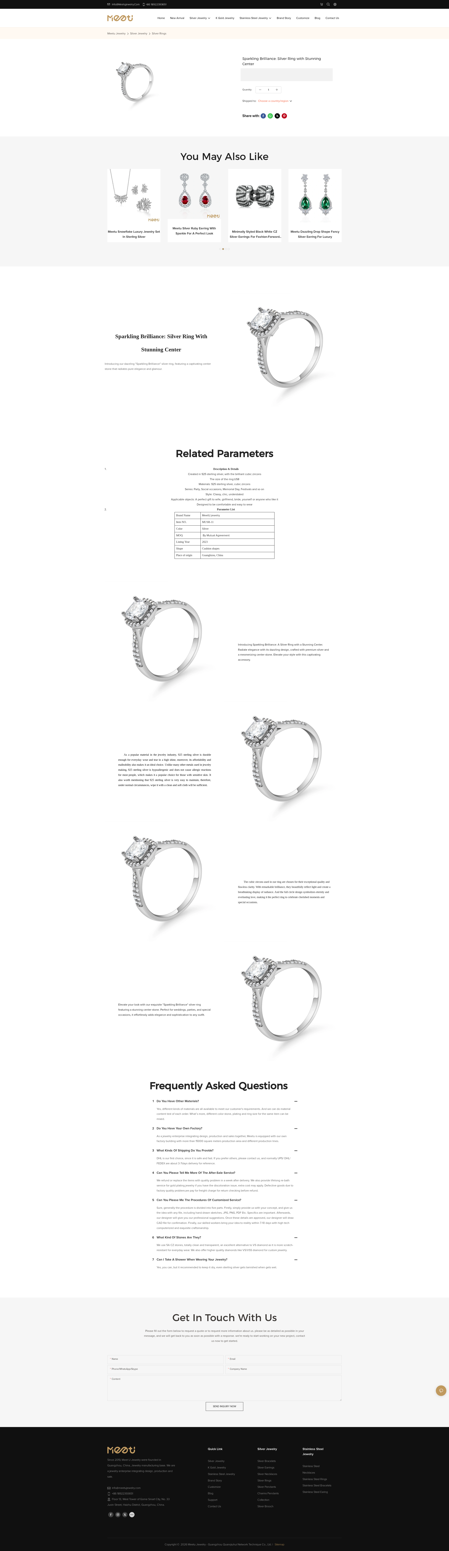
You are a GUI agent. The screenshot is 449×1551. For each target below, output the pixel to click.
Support (212, 1499)
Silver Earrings (265, 1467)
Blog (210, 1493)
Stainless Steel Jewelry (221, 1474)
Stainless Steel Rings (315, 1479)
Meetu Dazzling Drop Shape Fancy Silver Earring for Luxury (254, 234)
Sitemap (279, 1544)
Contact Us (214, 1506)
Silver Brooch (265, 1506)
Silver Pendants (266, 1486)
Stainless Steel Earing (315, 1492)
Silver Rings (159, 33)
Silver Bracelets (266, 1461)
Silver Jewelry (138, 33)
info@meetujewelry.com (126, 4)
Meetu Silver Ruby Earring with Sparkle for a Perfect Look (134, 231)
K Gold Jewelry (217, 1467)
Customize (214, 1486)
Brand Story (215, 1480)
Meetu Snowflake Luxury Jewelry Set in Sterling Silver (315, 234)
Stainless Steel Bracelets (317, 1485)
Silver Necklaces (267, 1474)
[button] (220, 249)
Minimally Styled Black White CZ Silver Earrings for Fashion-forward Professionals (194, 235)
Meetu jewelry (116, 33)
